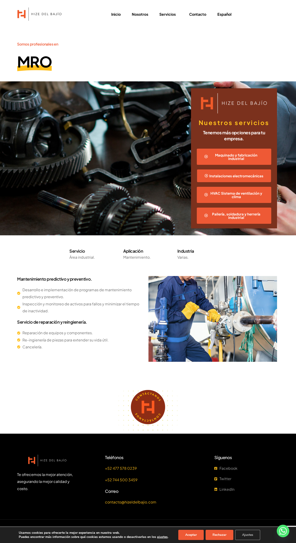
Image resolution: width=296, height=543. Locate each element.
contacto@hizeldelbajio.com (130, 502)
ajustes (162, 537)
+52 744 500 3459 (121, 479)
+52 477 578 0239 (121, 468)
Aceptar (191, 535)
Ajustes (247, 535)
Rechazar (219, 535)
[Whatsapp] (283, 531)
